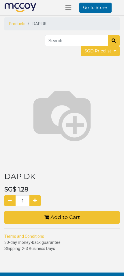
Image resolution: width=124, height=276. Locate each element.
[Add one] (35, 200)
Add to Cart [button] (64, 217)
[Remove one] (10, 200)
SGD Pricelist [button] (98, 51)
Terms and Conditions (24, 236)
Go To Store (95, 7)
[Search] (114, 40)
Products (17, 23)
